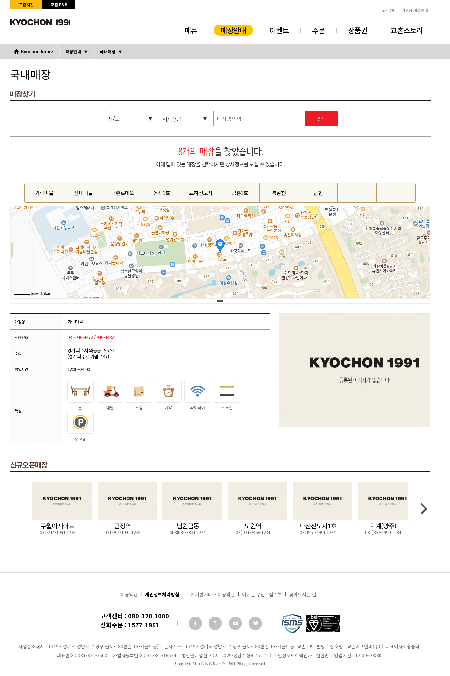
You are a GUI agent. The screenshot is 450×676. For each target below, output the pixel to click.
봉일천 (279, 193)
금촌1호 (240, 193)
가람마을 (44, 193)
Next (424, 508)
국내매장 (108, 51)
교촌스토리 (406, 30)
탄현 (318, 193)
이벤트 (279, 30)
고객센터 (389, 10)
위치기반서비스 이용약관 (210, 594)
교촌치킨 (26, 4)
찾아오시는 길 (302, 594)
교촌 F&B (59, 4)
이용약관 (129, 594)
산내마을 (83, 193)
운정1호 (162, 193)
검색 (321, 119)
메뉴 (190, 30)
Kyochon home (37, 51)
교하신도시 (200, 193)
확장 (220, 300)
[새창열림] (195, 623)
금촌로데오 (122, 193)
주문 (318, 30)
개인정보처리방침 (162, 594)
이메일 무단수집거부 (262, 594)
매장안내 (233, 30)
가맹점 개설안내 (415, 10)
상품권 (357, 30)
